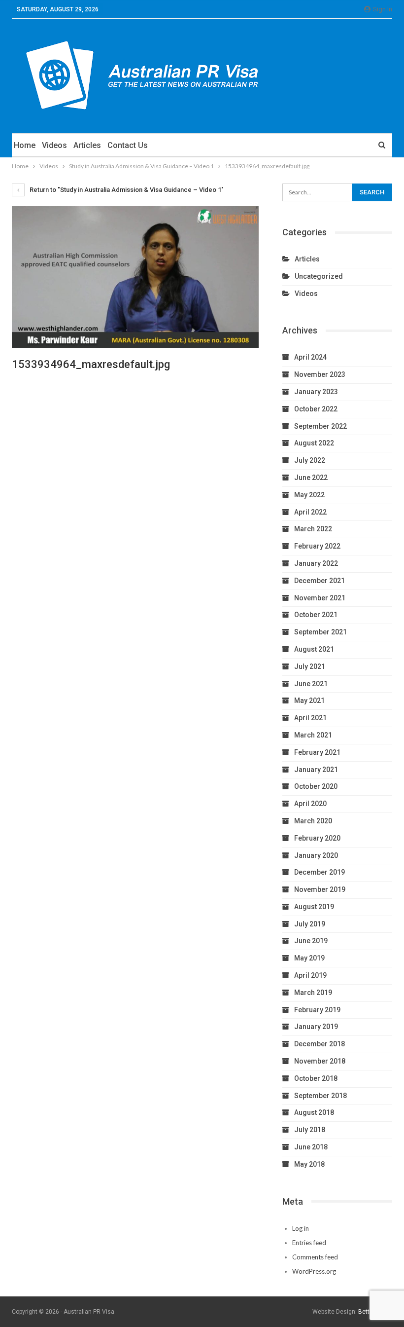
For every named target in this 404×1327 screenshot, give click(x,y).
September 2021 (320, 632)
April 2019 (310, 975)
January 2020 (316, 855)
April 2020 (310, 804)
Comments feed (315, 1257)
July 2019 (309, 924)
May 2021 (309, 700)
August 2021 (314, 649)
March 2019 (313, 992)
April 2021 (310, 718)
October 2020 (315, 786)
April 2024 (310, 357)
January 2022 (316, 563)
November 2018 (319, 1061)
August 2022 (314, 443)
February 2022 (317, 546)
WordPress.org (314, 1271)
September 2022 (320, 426)
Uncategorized (319, 276)
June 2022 (311, 477)
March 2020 (313, 821)
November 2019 (319, 889)
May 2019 (309, 958)
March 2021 (313, 735)
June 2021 (311, 684)
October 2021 (315, 615)
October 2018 (315, 1078)
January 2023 (316, 392)
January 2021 (316, 770)
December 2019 (319, 872)
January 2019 (316, 1027)
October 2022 (315, 409)
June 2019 (311, 941)
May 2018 (309, 1164)
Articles (87, 145)
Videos (54, 145)
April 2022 (310, 512)
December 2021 (319, 581)
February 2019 (317, 1010)
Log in (300, 1228)
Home (24, 145)
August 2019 (314, 907)
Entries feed (309, 1243)
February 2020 (317, 838)
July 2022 (309, 460)
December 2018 (319, 1044)
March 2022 (313, 529)
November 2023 (319, 374)
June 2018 (311, 1147)
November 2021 (319, 598)
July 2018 (309, 1130)
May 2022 (309, 495)
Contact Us (127, 145)
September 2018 (320, 1096)
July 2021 (309, 666)
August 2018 (314, 1112)
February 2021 (317, 752)
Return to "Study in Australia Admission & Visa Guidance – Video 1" (126, 189)
